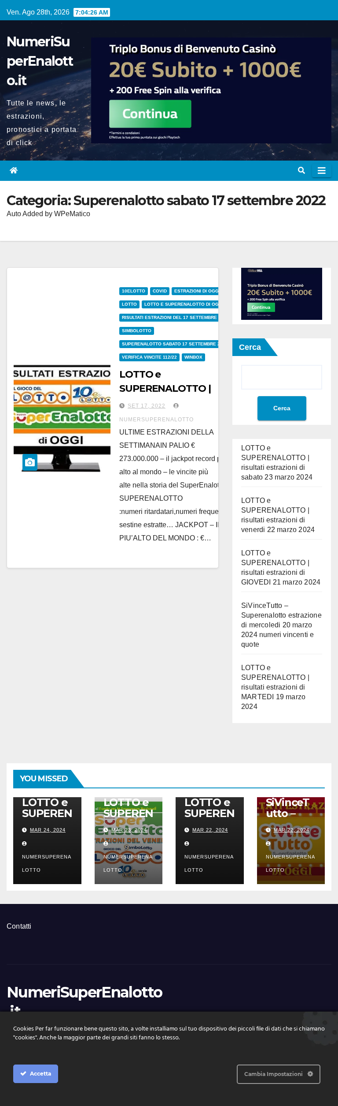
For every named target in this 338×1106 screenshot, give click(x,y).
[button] (301, 170)
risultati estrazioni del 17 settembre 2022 (175, 317)
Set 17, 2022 (146, 406)
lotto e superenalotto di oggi (184, 304)
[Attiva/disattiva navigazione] (321, 170)
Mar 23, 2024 (129, 829)
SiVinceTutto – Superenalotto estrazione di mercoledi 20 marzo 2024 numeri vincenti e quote (281, 625)
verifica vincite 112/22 (149, 357)
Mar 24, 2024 (48, 829)
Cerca (250, 347)
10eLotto (133, 291)
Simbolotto (136, 330)
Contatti (19, 926)
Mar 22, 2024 (210, 829)
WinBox (193, 357)
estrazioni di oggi (197, 291)
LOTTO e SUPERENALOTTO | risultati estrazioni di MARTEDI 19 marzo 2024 (275, 687)
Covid (160, 291)
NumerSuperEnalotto (46, 863)
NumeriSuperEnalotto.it (40, 61)
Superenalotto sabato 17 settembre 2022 (175, 343)
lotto (129, 304)
